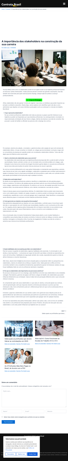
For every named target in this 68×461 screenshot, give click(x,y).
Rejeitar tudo (21, 454)
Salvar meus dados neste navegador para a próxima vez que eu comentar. (24, 417)
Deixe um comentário (10, 344)
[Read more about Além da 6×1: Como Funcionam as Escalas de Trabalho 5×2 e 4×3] (49, 328)
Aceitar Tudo (32, 454)
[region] (21, 447)
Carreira (18, 344)
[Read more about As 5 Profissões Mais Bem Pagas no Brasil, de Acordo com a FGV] (19, 356)
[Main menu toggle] (64, 4)
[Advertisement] (34, 27)
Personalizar (10, 454)
